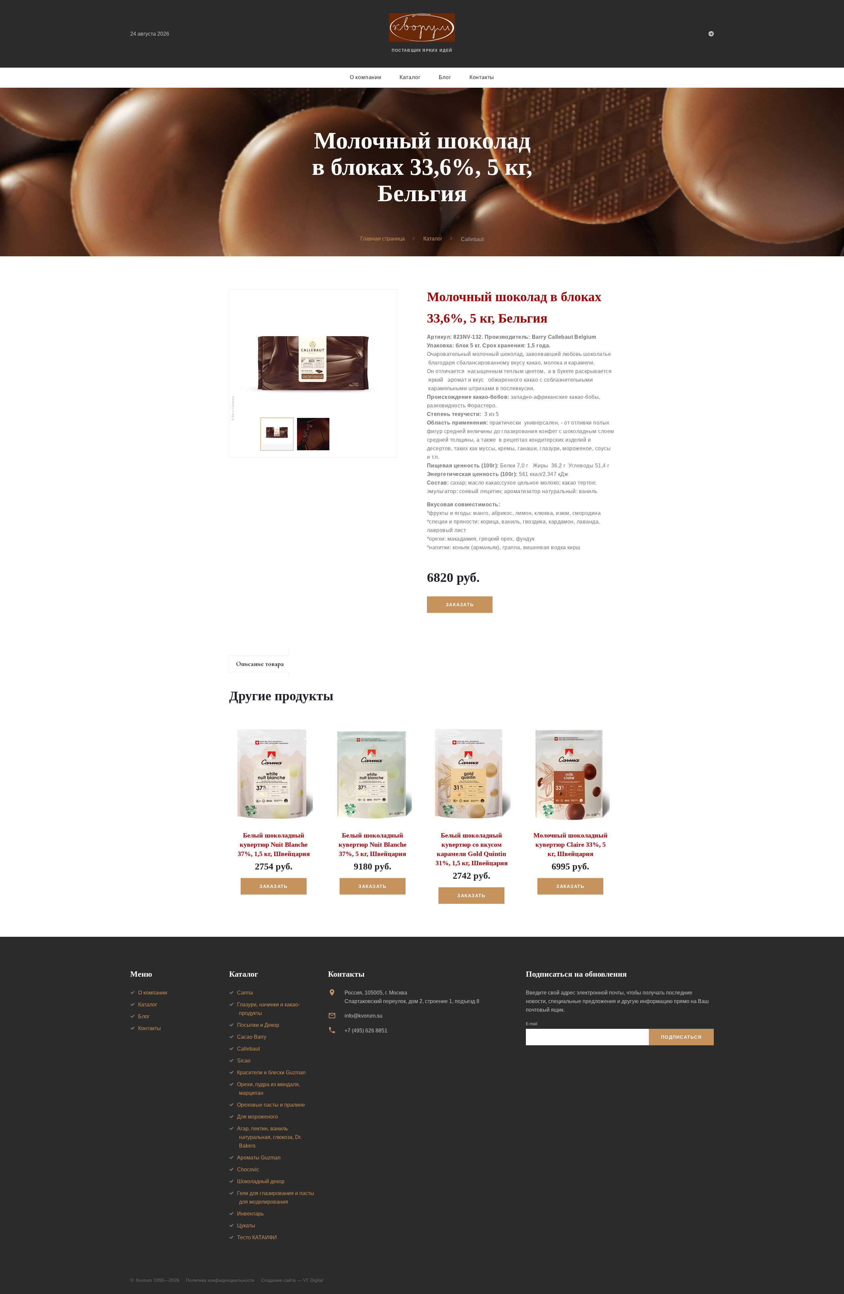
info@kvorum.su (363, 1016)
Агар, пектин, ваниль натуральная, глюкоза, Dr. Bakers (269, 1137)
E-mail (531, 1024)
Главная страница (382, 238)
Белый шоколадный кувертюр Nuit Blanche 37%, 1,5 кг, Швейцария (274, 844)
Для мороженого (257, 1117)
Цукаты (246, 1225)
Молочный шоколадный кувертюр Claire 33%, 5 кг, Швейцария (570, 844)
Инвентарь (250, 1213)
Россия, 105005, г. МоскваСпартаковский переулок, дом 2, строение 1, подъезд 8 (412, 997)
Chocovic (248, 1169)
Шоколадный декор (261, 1181)
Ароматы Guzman (259, 1157)
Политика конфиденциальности (220, 1280)
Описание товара (260, 664)
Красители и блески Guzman (271, 1072)
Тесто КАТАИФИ (257, 1237)
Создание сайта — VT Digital (292, 1280)
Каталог (410, 77)
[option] (313, 356)
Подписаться (681, 1037)
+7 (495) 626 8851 (366, 1030)
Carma (245, 992)
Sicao (244, 1060)
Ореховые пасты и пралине (271, 1105)
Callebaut (248, 1049)
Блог (445, 77)
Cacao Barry (251, 1037)
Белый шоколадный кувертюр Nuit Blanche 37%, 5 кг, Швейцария (373, 844)
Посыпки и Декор (258, 1025)
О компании (365, 77)
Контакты (481, 77)
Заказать (273, 886)
